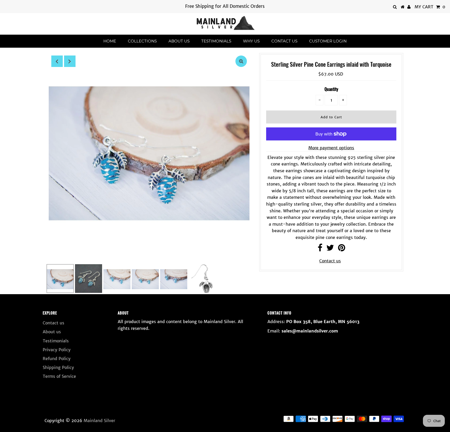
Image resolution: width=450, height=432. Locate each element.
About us (179, 41)
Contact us (284, 41)
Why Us (251, 41)
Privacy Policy (57, 349)
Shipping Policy (58, 367)
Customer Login (328, 41)
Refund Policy (57, 358)
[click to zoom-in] (241, 61)
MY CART (430, 6)
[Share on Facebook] (320, 249)
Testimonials (216, 41)
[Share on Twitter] (330, 249)
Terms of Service (59, 376)
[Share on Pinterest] (341, 249)
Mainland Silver (99, 420)
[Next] (70, 61)
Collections (142, 41)
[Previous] (57, 61)
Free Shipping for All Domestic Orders (225, 6)
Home (109, 41)
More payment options (331, 147)
